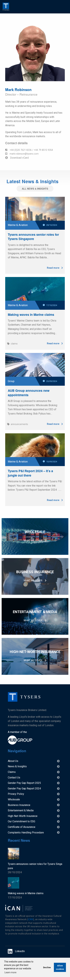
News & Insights (17, 766)
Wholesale (14, 799)
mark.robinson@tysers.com (24, 153)
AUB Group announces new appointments (28, 392)
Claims (12, 772)
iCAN (30, 919)
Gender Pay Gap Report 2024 (24, 788)
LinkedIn (20, 951)
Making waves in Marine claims (31, 314)
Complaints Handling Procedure (26, 832)
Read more (53, 268)
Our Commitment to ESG (21, 821)
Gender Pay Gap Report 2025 (24, 782)
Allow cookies (60, 967)
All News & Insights (35, 188)
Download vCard (19, 157)
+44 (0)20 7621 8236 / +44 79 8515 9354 (31, 150)
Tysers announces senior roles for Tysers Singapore (33, 236)
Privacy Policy (16, 793)
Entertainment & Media (21, 810)
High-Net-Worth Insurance (22, 816)
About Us (13, 761)
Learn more (10, 972)
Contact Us (14, 777)
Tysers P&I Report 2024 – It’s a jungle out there (30, 473)
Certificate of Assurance (21, 827)
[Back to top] (24, 700)
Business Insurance (19, 805)
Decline (47, 967)
